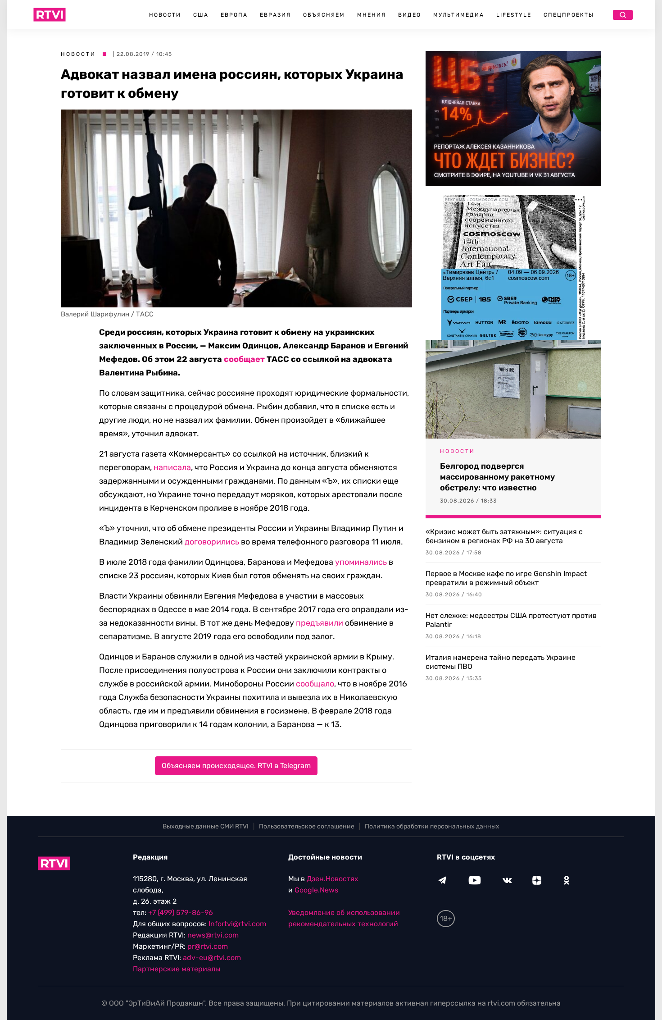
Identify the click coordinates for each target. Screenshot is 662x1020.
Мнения (371, 15)
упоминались (361, 562)
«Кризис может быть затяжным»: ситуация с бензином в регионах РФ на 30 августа (504, 536)
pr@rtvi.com (207, 946)
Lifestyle (513, 15)
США (201, 15)
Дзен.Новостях (332, 878)
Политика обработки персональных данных (432, 826)
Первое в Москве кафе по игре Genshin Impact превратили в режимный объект (506, 578)
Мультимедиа (458, 15)
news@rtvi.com (213, 935)
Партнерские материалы (176, 969)
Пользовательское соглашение (306, 826)
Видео (409, 15)
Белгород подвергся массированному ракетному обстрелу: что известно (497, 477)
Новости (165, 15)
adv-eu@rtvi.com (212, 957)
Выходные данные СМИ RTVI (206, 826)
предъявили (319, 623)
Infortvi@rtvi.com (237, 923)
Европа (234, 15)
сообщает (244, 359)
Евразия (275, 15)
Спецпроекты (569, 15)
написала (172, 467)
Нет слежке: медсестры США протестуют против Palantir (511, 620)
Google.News (316, 890)
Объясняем (324, 15)
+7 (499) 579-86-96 (180, 912)
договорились (212, 542)
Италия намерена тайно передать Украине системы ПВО (501, 662)
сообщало (315, 684)
